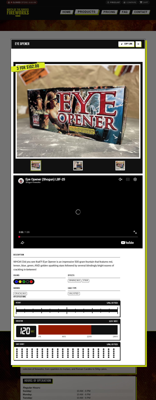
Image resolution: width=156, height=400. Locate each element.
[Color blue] (16, 281)
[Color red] (31, 281)
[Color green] (24, 281)
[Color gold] (20, 281)
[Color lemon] (27, 281)
